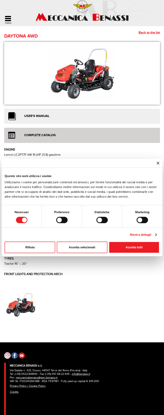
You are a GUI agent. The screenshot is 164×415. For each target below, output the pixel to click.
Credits (14, 392)
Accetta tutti (134, 247)
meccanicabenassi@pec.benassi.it (36, 377)
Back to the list (149, 33)
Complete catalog (40, 135)
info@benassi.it (81, 374)
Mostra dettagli (140, 234)
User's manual (36, 116)
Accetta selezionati (82, 247)
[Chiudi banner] (158, 163)
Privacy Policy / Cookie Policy (28, 386)
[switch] (62, 220)
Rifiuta (30, 247)
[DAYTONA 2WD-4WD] (20, 304)
